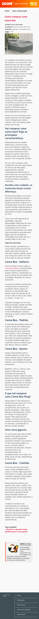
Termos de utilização (23, 609)
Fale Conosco (21, 605)
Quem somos (21, 614)
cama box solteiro (12, 268)
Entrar (19, 595)
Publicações (21, 600)
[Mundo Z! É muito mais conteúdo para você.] (14, 6)
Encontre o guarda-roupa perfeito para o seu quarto (16, 530)
